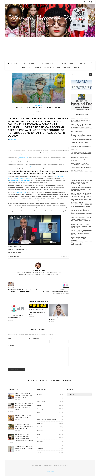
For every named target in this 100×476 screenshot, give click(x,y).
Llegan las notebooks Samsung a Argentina (80, 243)
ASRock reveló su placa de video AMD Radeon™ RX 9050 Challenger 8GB (80, 158)
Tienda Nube (75, 224)
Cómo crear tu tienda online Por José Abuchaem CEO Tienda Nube (81, 226)
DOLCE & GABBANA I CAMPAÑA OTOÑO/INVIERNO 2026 (79, 163)
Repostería (40, 441)
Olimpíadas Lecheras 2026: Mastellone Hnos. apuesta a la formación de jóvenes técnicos (81, 232)
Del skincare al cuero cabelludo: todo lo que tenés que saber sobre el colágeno (81, 213)
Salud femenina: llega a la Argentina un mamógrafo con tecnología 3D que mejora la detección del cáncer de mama (81, 220)
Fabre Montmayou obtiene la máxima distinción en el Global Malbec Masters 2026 (81, 153)
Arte (15, 63)
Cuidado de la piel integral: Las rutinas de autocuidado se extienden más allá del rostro (81, 169)
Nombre (10, 338)
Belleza (71, 63)
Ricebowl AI (75, 180)
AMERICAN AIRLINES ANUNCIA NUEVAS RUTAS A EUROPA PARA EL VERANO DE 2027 (80, 120)
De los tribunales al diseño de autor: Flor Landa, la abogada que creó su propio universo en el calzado (81, 200)
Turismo (38, 68)
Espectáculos (61, 63)
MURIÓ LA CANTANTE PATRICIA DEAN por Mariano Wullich (81, 205)
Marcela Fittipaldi (14, 256)
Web (50, 338)
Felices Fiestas (41, 427)
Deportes (76, 68)
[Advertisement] (50, 49)
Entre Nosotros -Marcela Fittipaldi (46, 419)
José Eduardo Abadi (23, 157)
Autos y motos (49, 68)
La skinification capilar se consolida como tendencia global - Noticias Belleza (80, 210)
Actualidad (32, 63)
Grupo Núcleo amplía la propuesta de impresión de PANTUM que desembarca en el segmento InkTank (81, 126)
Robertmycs (75, 237)
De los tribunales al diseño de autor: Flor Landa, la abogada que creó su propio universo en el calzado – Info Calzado (81, 195)
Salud (30, 68)
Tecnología (81, 63)
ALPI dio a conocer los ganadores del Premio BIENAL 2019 (15, 317)
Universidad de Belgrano (26, 166)
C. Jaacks (66, 465)
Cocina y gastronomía (46, 63)
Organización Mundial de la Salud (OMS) (19, 180)
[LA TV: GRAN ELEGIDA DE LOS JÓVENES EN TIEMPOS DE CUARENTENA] (66, 285)
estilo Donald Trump (20, 192)
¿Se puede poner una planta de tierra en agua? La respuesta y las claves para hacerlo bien (81, 135)
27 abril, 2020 (12, 139)
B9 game (74, 243)
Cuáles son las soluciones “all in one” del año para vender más (80, 239)
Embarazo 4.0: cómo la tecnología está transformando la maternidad (81, 147)
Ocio (58, 68)
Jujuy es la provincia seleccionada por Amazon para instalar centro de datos (81, 189)
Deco (24, 68)
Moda (23, 63)
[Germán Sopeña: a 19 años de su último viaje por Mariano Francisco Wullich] (11, 284)
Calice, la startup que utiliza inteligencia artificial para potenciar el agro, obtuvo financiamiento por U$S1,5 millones (81, 183)
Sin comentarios (65, 256)
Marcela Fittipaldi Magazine (50, 17)
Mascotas (66, 68)
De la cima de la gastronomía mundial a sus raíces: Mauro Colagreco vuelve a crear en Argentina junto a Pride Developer (81, 142)
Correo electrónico (34, 338)
